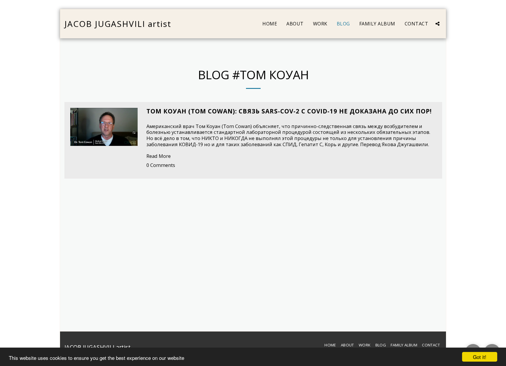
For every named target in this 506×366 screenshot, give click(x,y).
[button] (437, 23)
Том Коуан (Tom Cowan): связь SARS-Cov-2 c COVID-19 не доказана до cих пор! (289, 111)
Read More (158, 156)
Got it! (479, 356)
